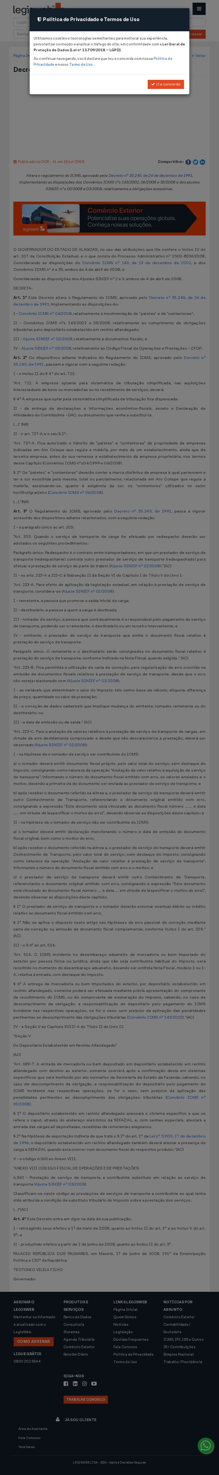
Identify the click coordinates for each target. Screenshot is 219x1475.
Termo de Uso (81, 64)
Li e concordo (168, 84)
